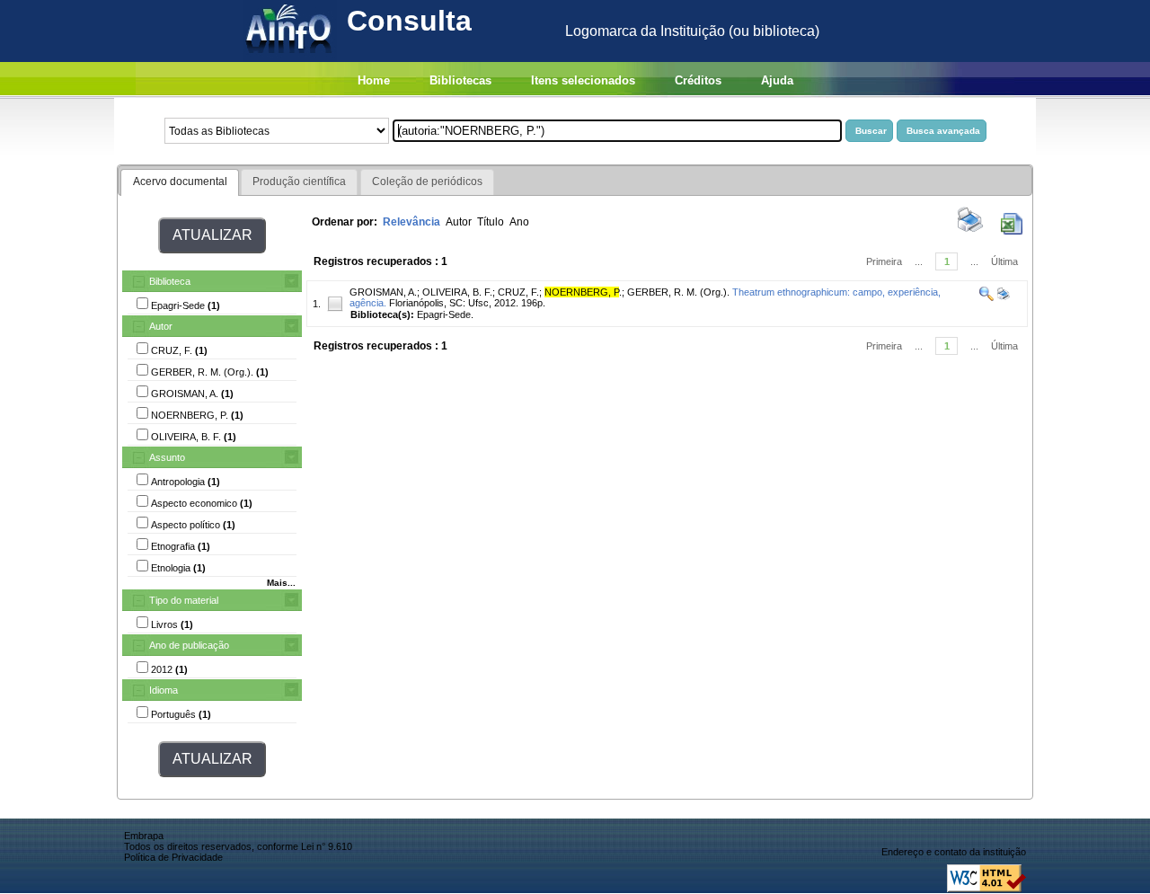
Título (490, 222)
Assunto (167, 457)
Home (374, 80)
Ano (519, 222)
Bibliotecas (460, 80)
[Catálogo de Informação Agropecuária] (290, 57)
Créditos (698, 80)
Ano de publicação (189, 645)
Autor (160, 326)
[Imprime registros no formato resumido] (970, 231)
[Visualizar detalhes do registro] (986, 297)
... (919, 261)
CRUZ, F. (518, 292)
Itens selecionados (583, 80)
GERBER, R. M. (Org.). (678, 292)
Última (1004, 261)
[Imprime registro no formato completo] (1002, 297)
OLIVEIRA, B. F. (457, 292)
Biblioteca (169, 281)
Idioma (163, 690)
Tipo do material (183, 600)
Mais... (281, 583)
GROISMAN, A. (383, 292)
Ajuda (777, 80)
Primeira (884, 261)
